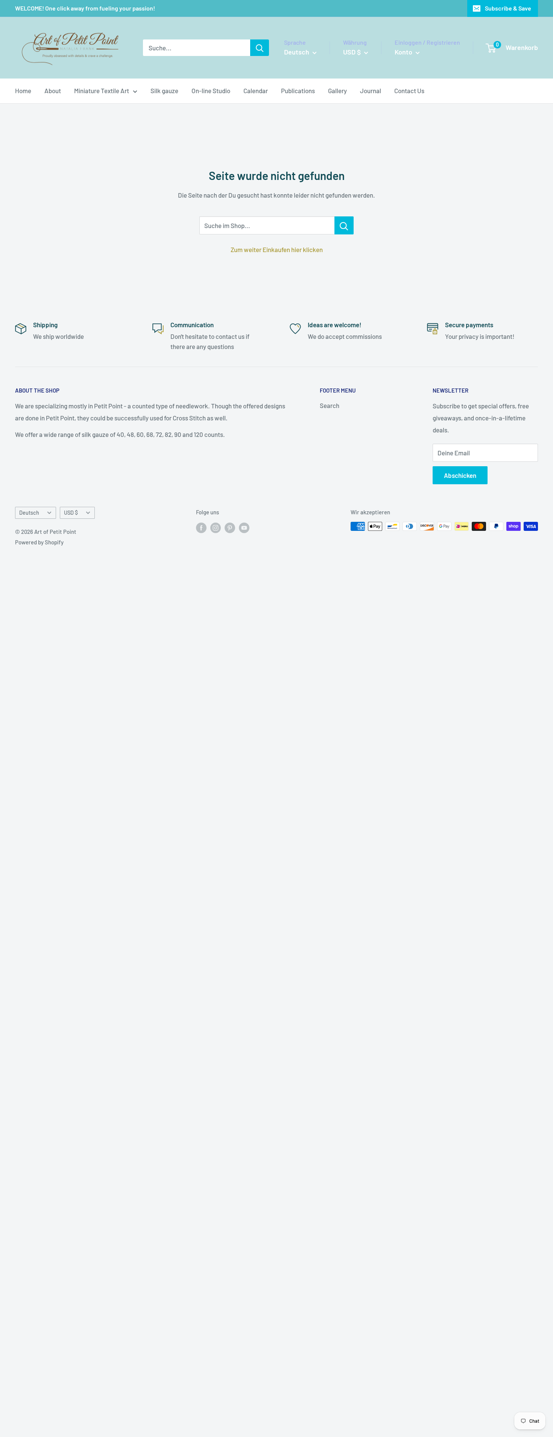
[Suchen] (259, 47)
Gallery (337, 90)
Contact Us (409, 90)
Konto (404, 52)
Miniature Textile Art (101, 90)
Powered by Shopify (39, 542)
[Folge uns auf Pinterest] (230, 527)
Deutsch (29, 512)
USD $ (71, 512)
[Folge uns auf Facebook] (201, 527)
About (52, 90)
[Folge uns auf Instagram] (215, 527)
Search (329, 405)
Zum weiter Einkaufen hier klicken (277, 249)
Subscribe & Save (508, 8)
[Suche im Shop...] (344, 225)
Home (23, 90)
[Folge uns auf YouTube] (244, 527)
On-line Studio (210, 90)
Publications (298, 90)
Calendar (255, 90)
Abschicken (460, 475)
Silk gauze (164, 90)
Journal (370, 90)
